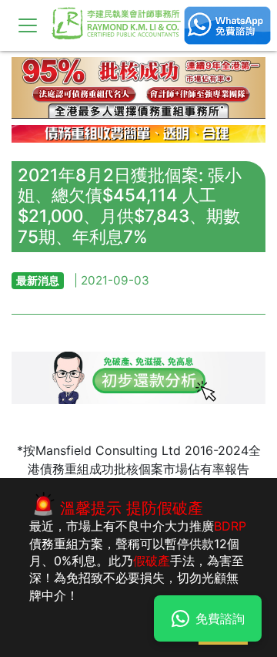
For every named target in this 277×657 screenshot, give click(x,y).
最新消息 (37, 280)
